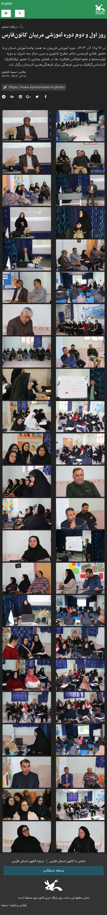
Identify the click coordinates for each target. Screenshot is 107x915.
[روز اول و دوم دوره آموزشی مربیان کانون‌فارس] (80, 610)
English (6, 3)
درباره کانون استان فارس (28, 861)
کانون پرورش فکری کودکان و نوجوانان (71, 9)
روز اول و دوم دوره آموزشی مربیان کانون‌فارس (54, 35)
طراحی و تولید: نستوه (14, 905)
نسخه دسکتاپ (53, 870)
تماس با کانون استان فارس (67, 861)
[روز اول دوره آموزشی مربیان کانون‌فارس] (80, 125)
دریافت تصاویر (9, 27)
